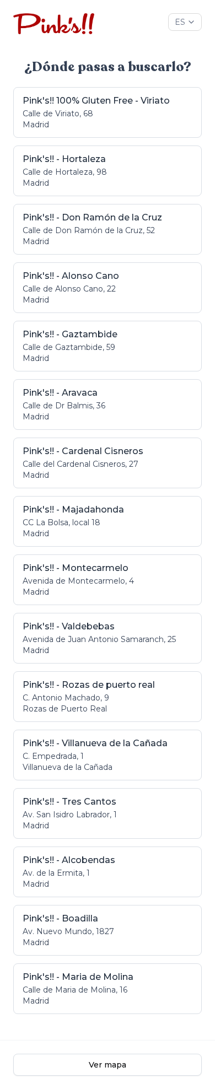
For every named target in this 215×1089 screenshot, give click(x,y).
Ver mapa (107, 1065)
